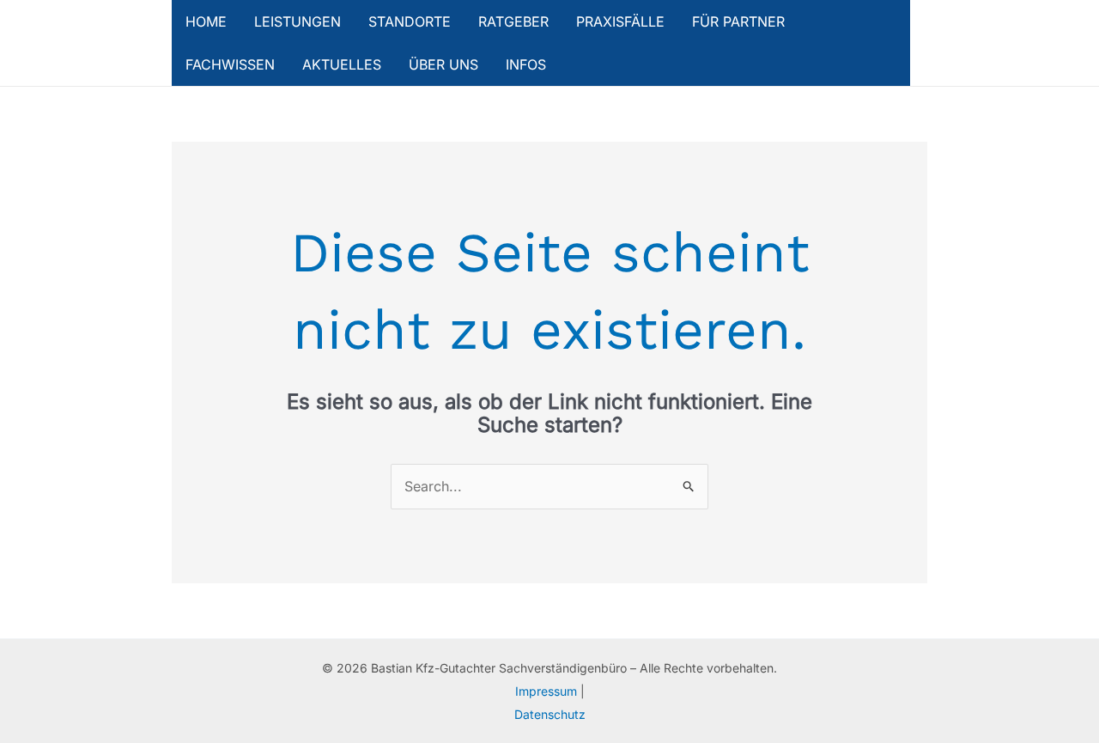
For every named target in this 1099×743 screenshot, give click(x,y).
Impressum (547, 691)
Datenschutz (550, 714)
